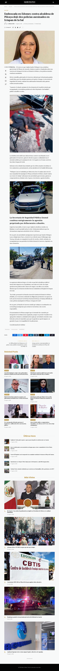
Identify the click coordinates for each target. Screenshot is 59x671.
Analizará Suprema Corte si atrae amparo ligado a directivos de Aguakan (25, 652)
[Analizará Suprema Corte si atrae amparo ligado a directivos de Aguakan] (29, 636)
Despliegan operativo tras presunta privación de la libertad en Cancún (24, 617)
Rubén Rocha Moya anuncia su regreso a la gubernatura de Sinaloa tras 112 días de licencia (16, 397)
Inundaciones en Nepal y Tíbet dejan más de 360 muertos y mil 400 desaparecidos (30, 461)
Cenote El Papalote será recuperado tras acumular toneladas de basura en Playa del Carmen (32, 454)
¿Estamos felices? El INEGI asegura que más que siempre (21, 547)
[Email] (5, 80)
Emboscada (14, 329)
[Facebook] (5, 70)
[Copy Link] (20, 27)
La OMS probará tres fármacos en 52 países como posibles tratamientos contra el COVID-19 (16, 344)
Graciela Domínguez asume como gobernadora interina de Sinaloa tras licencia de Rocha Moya (16, 373)
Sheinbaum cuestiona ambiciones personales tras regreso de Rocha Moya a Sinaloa (41, 373)
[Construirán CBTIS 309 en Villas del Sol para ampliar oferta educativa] (29, 566)
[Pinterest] (5, 77)
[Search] (53, 2)
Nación (6, 10)
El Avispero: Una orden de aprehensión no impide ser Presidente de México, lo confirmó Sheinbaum (29, 511)
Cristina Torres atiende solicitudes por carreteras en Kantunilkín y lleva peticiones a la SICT (32, 469)
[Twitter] (5, 74)
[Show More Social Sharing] (23, 27)
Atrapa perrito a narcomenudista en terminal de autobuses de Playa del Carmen (41, 344)
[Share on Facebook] (13, 27)
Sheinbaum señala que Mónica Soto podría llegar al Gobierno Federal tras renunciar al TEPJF (41, 398)
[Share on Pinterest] (18, 27)
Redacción (11, 23)
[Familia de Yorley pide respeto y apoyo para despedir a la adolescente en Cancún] (6, 441)
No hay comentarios (29, 23)
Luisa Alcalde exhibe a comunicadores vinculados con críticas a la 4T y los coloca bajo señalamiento (42, 424)
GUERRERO (21, 329)
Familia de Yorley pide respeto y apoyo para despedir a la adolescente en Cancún (30, 440)
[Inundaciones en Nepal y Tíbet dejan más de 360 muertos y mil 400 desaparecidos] (6, 463)
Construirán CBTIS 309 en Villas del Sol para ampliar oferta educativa (24, 582)
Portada (7, 394)
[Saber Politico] (29, 2)
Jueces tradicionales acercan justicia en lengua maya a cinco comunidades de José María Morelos (31, 447)
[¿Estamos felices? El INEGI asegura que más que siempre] (29, 531)
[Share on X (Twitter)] (15, 27)
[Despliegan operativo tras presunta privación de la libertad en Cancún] (29, 601)
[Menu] (6, 2)
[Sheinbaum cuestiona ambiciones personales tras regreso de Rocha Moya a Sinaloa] (42, 362)
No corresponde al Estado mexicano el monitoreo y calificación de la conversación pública (15, 424)
